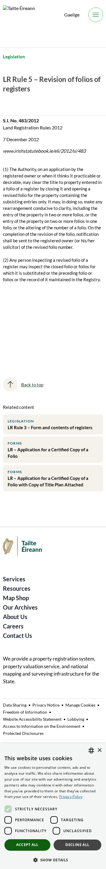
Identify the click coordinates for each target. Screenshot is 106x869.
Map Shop (16, 597)
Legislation (14, 56)
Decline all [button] (77, 844)
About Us (15, 616)
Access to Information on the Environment (41, 726)
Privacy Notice (45, 704)
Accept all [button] (27, 844)
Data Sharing (14, 704)
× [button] (99, 750)
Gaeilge (72, 14)
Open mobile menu (95, 14)
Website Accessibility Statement (32, 719)
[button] (53, 859)
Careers (13, 626)
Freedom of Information (25, 712)
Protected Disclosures (23, 733)
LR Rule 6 (16, 339)
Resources (16, 588)
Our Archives (20, 607)
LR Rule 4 (16, 318)
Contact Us (17, 635)
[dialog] (53, 806)
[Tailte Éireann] (19, 14)
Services (14, 578)
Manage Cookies (80, 704)
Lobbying (75, 719)
